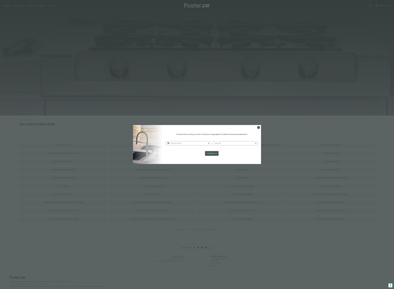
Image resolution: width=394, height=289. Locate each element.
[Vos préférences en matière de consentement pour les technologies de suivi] (390, 285)
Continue (211, 153)
